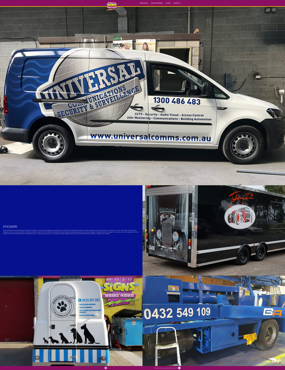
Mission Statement (157, 3)
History (168, 3)
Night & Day (172, 368)
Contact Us (177, 3)
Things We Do (143, 3)
